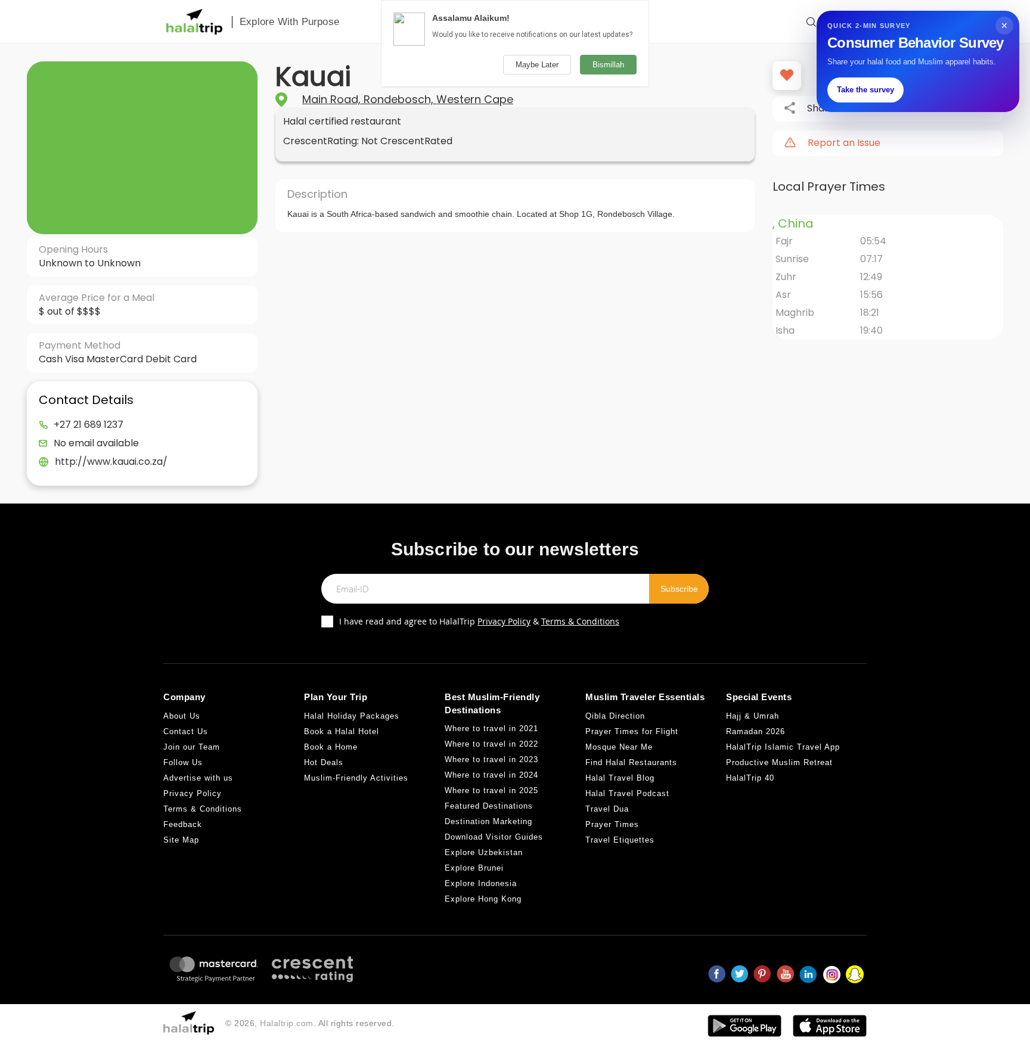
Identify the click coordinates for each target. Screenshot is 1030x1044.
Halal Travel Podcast (627, 793)
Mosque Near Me (619, 746)
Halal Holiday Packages (351, 715)
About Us (181, 715)
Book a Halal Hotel (341, 731)
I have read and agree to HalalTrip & (479, 621)
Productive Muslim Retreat (779, 762)
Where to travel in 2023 (491, 759)
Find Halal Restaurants (631, 762)
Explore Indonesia (481, 883)
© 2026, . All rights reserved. (310, 1023)
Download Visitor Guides (494, 836)
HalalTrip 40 (750, 777)
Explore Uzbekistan (484, 852)
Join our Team (191, 746)
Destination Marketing (488, 821)
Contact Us (185, 731)
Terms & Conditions (580, 621)
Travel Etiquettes (619, 839)
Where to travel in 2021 (491, 728)
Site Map (181, 839)
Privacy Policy (503, 621)
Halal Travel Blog (619, 777)
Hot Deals (323, 762)
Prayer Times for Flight (631, 731)
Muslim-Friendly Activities (356, 777)
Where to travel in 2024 (491, 774)
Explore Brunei (474, 867)
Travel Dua (607, 808)
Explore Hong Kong (483, 898)
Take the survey (865, 89)
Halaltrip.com (287, 1023)
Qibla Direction (615, 715)
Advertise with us (198, 777)
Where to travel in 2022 (491, 744)
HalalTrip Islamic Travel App (783, 746)
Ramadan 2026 (755, 731)
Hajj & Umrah (752, 715)
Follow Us (183, 762)
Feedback (182, 824)
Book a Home (331, 746)
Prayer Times (612, 824)
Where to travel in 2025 (491, 790)
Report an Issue (844, 143)
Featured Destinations (489, 805)
